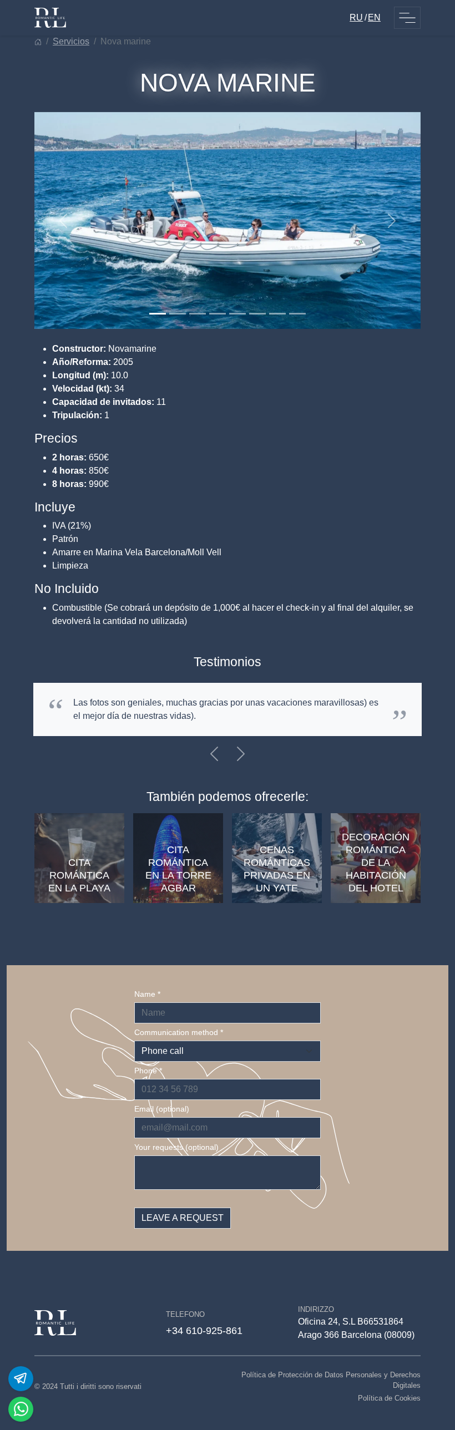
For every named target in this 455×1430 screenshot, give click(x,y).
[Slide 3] (197, 313)
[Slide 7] (277, 313)
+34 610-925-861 (204, 1330)
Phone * (148, 1070)
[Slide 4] (217, 313)
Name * (147, 994)
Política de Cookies (389, 1398)
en (374, 17)
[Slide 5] (237, 313)
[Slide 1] (157, 313)
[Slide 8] (297, 313)
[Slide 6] (257, 313)
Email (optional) (161, 1108)
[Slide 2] (177, 313)
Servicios (71, 41)
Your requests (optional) (176, 1147)
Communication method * (178, 1032)
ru (356, 17)
